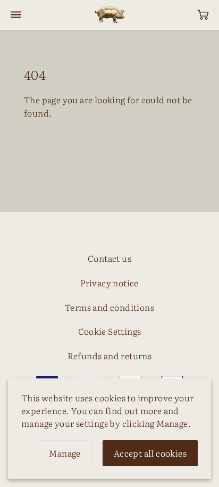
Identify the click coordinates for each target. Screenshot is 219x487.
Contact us (109, 258)
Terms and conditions (109, 307)
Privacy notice (109, 282)
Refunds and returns (110, 355)
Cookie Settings (109, 331)
